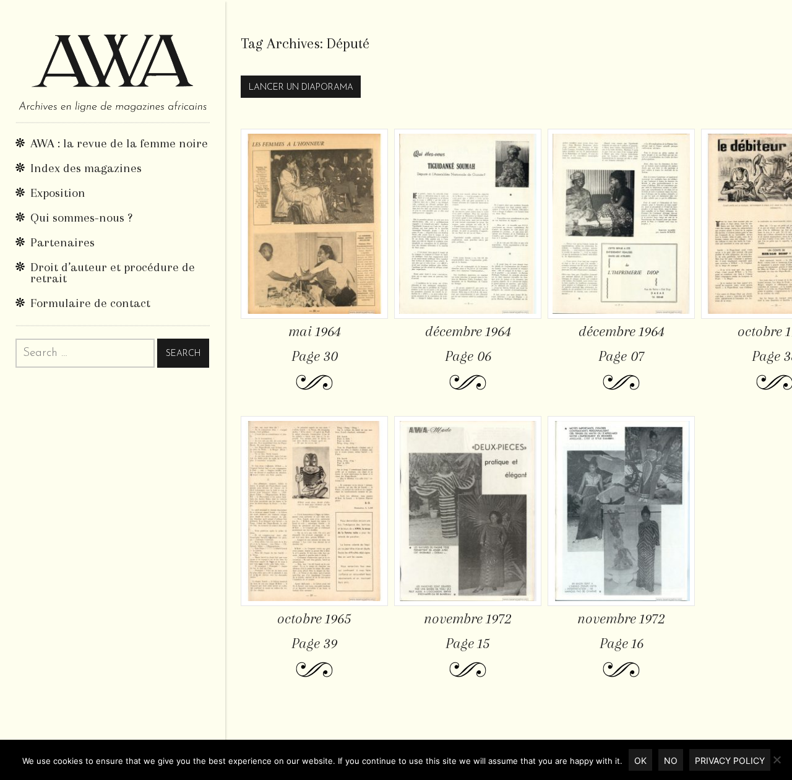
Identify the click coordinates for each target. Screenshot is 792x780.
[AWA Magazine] (112, 61)
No (671, 760)
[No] (776, 759)
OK (640, 760)
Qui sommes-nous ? (81, 217)
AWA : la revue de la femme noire (119, 143)
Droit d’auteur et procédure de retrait (112, 272)
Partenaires (62, 242)
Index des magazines (86, 168)
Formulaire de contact (90, 303)
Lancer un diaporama (301, 87)
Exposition (57, 193)
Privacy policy (730, 760)
